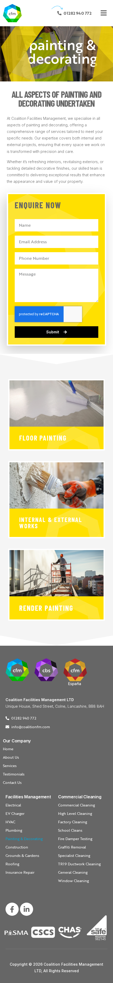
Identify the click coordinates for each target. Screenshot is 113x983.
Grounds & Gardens (22, 855)
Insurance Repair (20, 872)
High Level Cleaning (75, 813)
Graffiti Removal (72, 847)
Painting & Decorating (24, 838)
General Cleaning (73, 872)
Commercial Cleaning (76, 805)
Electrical (13, 805)
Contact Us (12, 782)
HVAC (10, 822)
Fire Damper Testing (75, 838)
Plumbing (14, 830)
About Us (11, 757)
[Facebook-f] (12, 909)
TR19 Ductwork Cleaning (79, 864)
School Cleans (70, 830)
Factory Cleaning (72, 822)
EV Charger (15, 813)
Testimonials (13, 774)
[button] (105, 12)
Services (10, 765)
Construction (17, 847)
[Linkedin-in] (26, 909)
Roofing (12, 864)
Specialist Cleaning (74, 855)
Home (8, 749)
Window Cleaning (73, 880)
